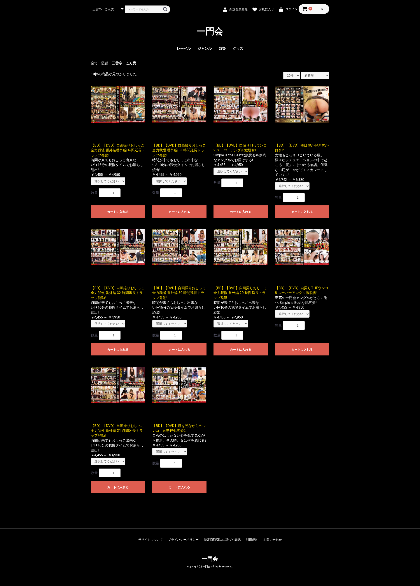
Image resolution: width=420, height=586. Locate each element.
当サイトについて (150, 539)
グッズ (238, 48)
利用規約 (252, 539)
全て (94, 63)
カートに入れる (118, 211)
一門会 (210, 31)
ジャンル (205, 48)
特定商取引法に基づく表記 (222, 539)
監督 (222, 48)
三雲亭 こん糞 (124, 63)
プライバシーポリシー (183, 539)
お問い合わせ (272, 539)
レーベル (184, 48)
